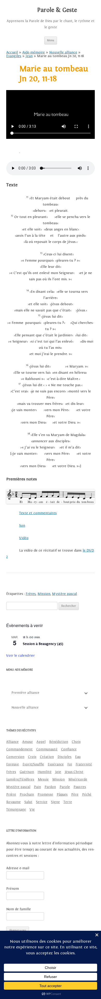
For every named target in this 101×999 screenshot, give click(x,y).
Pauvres (80, 787)
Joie (58, 772)
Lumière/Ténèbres (20, 779)
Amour (27, 742)
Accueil (12, 52)
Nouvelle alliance (63, 52)
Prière (11, 794)
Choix (76, 742)
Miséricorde (77, 779)
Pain (37, 787)
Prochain (27, 794)
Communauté (46, 749)
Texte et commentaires (38, 513)
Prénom (12, 889)
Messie (43, 779)
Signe (55, 802)
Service (41, 802)
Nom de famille (18, 909)
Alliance (12, 742)
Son (22, 526)
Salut (28, 802)
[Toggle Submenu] (86, 692)
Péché (86, 794)
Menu (50, 40)
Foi (69, 764)
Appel (41, 742)
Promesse (45, 794)
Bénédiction (58, 742)
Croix (32, 757)
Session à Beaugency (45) (43, 644)
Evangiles (13, 56)
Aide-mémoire (33, 52)
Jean (29, 56)
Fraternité (84, 764)
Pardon (50, 787)
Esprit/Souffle (33, 764)
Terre (67, 802)
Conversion (15, 757)
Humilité (45, 772)
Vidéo (23, 538)
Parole (65, 787)
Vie (32, 809)
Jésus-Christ (74, 772)
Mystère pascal (64, 594)
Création (47, 757)
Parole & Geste (57, 9)
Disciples (64, 757)
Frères (31, 594)
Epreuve (12, 764)
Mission (44, 594)
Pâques (62, 794)
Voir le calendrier (20, 656)
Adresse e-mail (17, 868)
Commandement (19, 749)
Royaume (13, 802)
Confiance (69, 749)
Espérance (56, 764)
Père (74, 794)
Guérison (27, 772)
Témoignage (16, 809)
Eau (78, 757)
